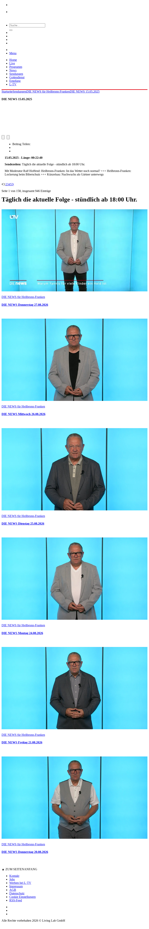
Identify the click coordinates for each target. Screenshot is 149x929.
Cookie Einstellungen (22, 896)
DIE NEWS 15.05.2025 (85, 91)
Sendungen (16, 73)
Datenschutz (16, 893)
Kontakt (14, 875)
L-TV (12, 84)
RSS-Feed (15, 900)
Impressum (16, 886)
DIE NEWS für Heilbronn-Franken (48, 91)
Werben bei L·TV (20, 882)
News (12, 70)
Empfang (15, 80)
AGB (12, 889)
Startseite (7, 91)
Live (12, 63)
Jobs (12, 879)
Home (13, 59)
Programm (15, 66)
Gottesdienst (16, 77)
